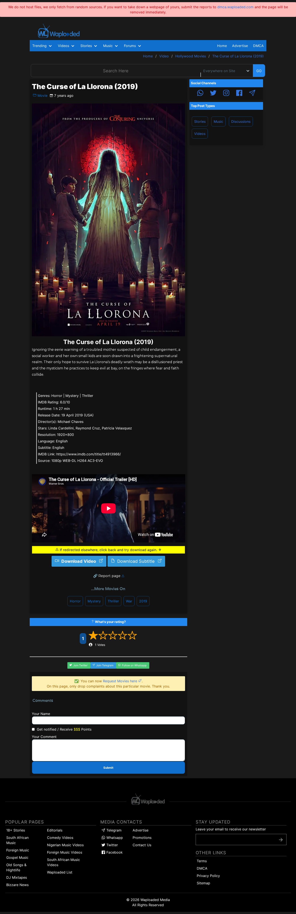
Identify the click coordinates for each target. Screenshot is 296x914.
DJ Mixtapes (16, 877)
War (129, 601)
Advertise (140, 830)
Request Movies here (120, 681)
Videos (199, 133)
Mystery (94, 601)
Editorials (54, 830)
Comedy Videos (60, 837)
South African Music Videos (63, 862)
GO (259, 71)
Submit (108, 767)
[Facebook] (239, 93)
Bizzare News (17, 885)
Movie (41, 95)
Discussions (240, 121)
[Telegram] (252, 93)
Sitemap (203, 883)
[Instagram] (226, 93)
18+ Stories (15, 830)
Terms (202, 861)
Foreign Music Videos (64, 852)
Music (218, 121)
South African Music (17, 840)
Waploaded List (59, 872)
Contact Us (142, 845)
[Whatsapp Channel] (200, 93)
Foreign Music (17, 850)
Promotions (142, 837)
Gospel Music (17, 857)
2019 (143, 601)
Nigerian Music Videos (65, 845)
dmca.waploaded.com (235, 7)
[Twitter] (213, 93)
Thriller (113, 601)
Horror (75, 601)
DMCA (258, 46)
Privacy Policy (208, 876)
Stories (200, 121)
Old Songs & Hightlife (16, 867)
